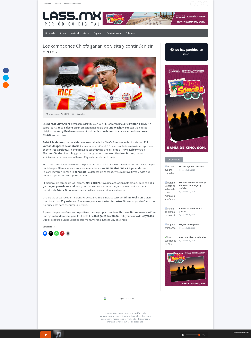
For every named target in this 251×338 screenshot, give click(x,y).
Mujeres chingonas (189, 224)
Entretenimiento (114, 33)
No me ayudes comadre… (192, 166)
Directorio (47, 4)
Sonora (63, 33)
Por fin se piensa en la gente (190, 210)
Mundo (86, 33)
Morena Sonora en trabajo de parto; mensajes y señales (193, 185)
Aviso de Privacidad (72, 4)
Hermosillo (50, 33)
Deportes (98, 33)
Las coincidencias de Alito (192, 237)
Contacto (57, 4)
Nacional (74, 33)
